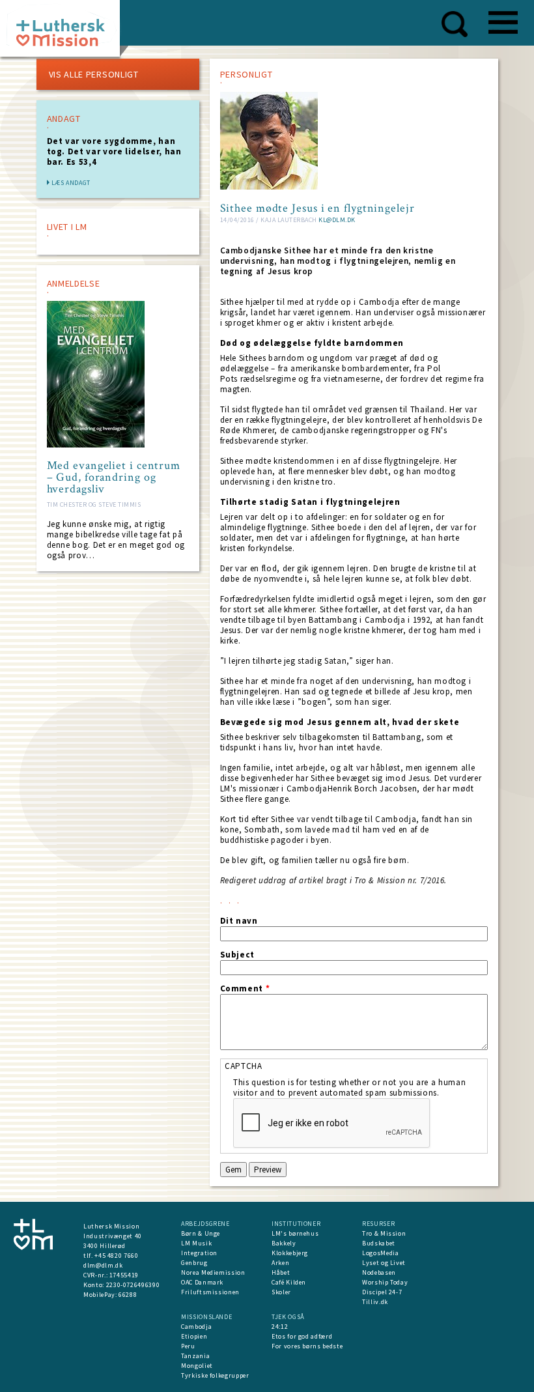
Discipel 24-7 (382, 1292)
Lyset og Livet (384, 1262)
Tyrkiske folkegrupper (215, 1375)
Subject (237, 955)
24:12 (280, 1326)
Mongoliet (197, 1365)
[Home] (65, 32)
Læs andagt (71, 182)
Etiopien (194, 1336)
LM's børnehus (295, 1233)
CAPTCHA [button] (243, 1066)
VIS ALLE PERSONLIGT (94, 74)
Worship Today (385, 1282)
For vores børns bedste (307, 1346)
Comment (245, 989)
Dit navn (239, 921)
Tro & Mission (384, 1233)
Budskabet (378, 1243)
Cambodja (196, 1326)
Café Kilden (289, 1282)
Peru (188, 1346)
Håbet (281, 1272)
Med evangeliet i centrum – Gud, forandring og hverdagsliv (114, 477)
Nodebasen (379, 1272)
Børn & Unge (200, 1233)
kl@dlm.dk (337, 220)
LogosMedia (380, 1253)
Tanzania (195, 1356)
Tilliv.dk (375, 1302)
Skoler (281, 1292)
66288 (128, 1294)
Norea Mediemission (213, 1272)
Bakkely (284, 1243)
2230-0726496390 (133, 1285)
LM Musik (196, 1243)
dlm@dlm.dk (103, 1265)
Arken (280, 1262)
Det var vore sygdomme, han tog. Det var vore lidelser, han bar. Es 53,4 (114, 151)
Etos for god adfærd (302, 1336)
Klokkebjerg (290, 1253)
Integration (199, 1253)
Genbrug (194, 1262)
